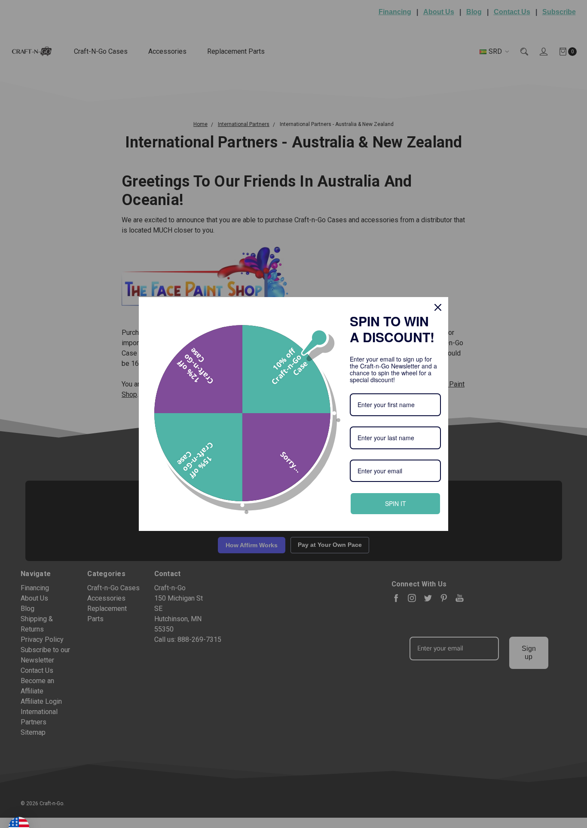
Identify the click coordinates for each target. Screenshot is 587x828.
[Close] (438, 307)
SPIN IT (395, 503)
